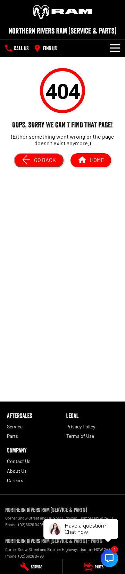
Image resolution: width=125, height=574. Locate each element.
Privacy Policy (80, 426)
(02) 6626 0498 (31, 524)
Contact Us (19, 461)
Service (15, 426)
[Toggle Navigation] (115, 48)
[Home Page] (62, 12)
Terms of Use (80, 436)
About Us (17, 471)
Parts (12, 436)
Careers (15, 480)
